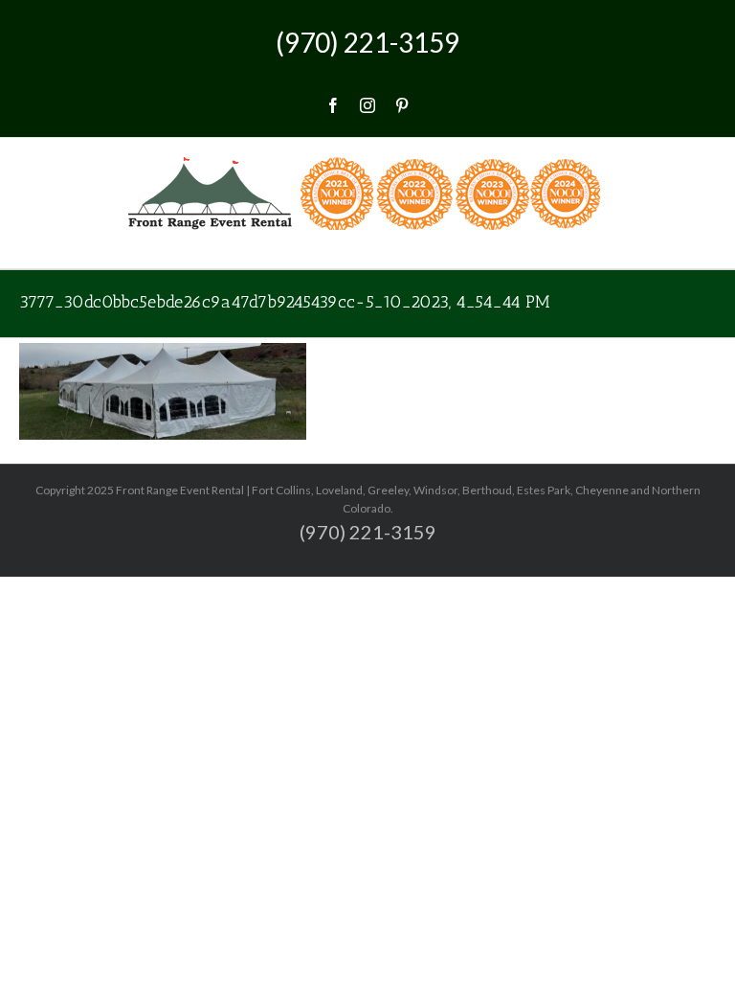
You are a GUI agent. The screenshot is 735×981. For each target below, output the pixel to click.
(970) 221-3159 (367, 42)
